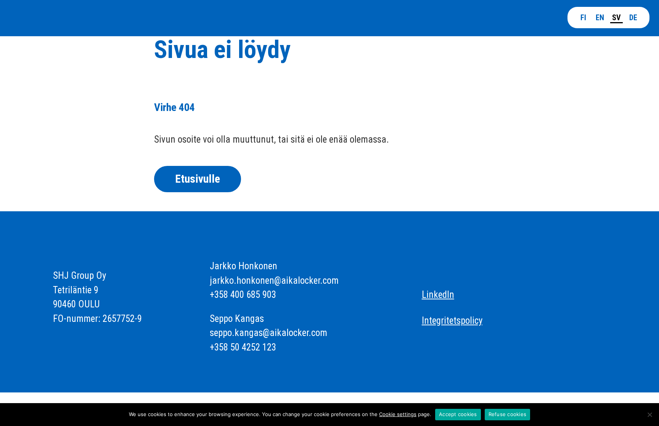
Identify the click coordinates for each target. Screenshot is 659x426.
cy (478, 320)
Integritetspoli (448, 320)
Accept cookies (458, 414)
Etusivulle (197, 178)
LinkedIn (438, 294)
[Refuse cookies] (649, 414)
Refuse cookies (508, 414)
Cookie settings (397, 414)
